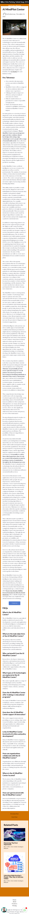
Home (14, 900)
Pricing (14, 905)
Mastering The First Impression (11, 843)
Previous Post (14, 813)
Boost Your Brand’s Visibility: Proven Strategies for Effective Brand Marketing (14, 592)
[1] (24, 911)
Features (14, 903)
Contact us (14, 603)
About (14, 901)
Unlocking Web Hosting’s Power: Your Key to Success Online (13, 877)
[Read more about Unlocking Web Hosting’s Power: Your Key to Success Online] (14, 862)
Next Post (14, 817)
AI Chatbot (14, 71)
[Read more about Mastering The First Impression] (14, 834)
